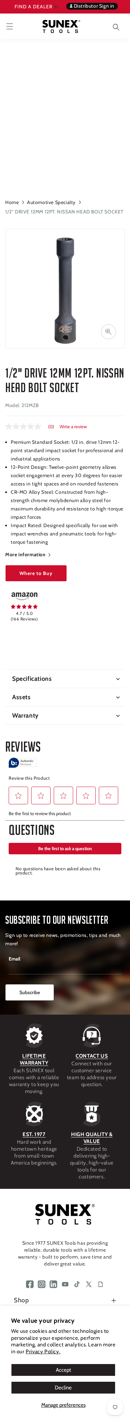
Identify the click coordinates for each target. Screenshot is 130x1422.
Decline (63, 1388)
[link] (24, 596)
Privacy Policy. (43, 1351)
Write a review (73, 426)
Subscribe (29, 992)
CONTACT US (92, 1056)
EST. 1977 (34, 1134)
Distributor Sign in (93, 6)
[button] (111, 26)
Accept (63, 1370)
